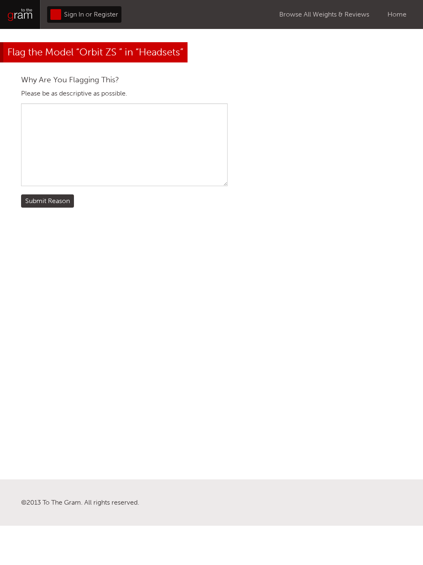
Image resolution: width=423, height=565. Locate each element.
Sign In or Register (90, 14)
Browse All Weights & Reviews (324, 14)
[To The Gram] (20, 14)
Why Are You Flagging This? (70, 79)
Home (396, 14)
